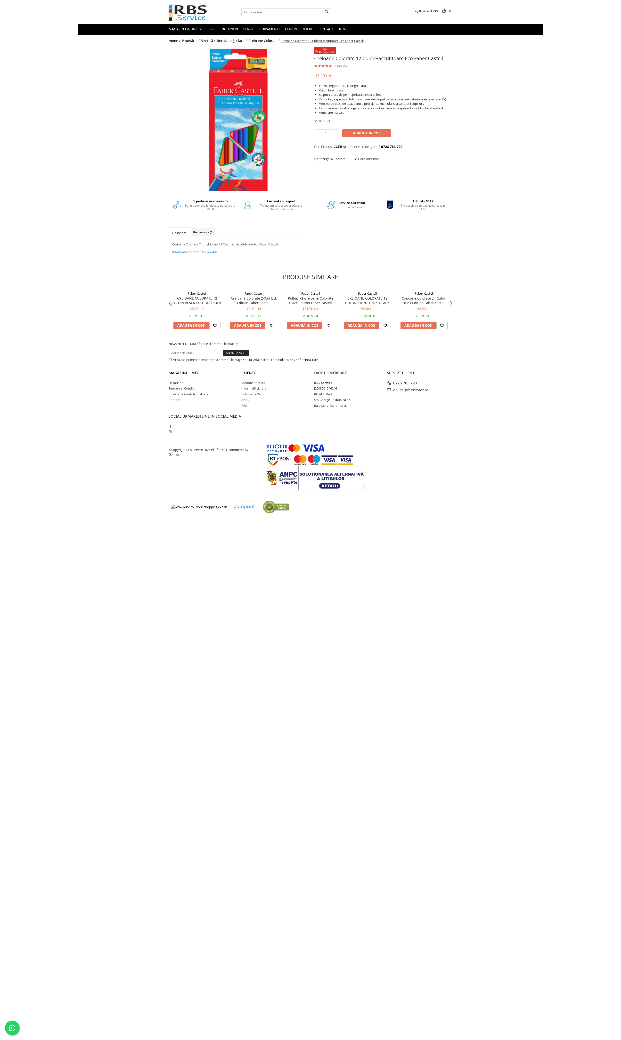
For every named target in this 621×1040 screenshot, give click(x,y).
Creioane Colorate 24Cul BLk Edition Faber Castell (254, 300)
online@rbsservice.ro (410, 389)
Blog (342, 29)
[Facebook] (170, 426)
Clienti (248, 372)
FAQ (244, 405)
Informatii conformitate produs (194, 252)
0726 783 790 (404, 383)
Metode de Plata (253, 383)
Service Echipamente (262, 29)
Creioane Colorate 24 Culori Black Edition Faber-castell (424, 300)
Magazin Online (184, 29)
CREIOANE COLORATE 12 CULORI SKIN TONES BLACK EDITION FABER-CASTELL (367, 300)
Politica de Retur (253, 394)
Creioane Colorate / (264, 40)
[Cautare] (326, 12)
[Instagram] (170, 432)
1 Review (341, 66)
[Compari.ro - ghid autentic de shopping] (275, 506)
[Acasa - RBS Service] (193, 12)
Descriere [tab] (179, 233)
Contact (325, 29)
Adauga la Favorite (332, 159)
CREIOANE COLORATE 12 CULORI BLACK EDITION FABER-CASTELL (197, 300)
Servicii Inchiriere (222, 29)
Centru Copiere (299, 29)
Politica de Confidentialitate (298, 360)
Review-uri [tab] (203, 232)
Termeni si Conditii (182, 388)
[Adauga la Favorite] (215, 325)
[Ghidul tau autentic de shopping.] (243, 507)
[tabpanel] (238, 119)
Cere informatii (368, 159)
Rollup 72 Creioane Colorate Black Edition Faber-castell (310, 300)
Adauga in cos (366, 133)
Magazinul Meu (184, 372)
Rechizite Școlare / (232, 40)
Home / (175, 40)
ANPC (245, 400)
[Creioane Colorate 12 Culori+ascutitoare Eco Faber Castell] (238, 119)
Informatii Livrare (253, 388)
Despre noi (176, 383)
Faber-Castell (197, 293)
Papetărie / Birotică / (199, 40)
